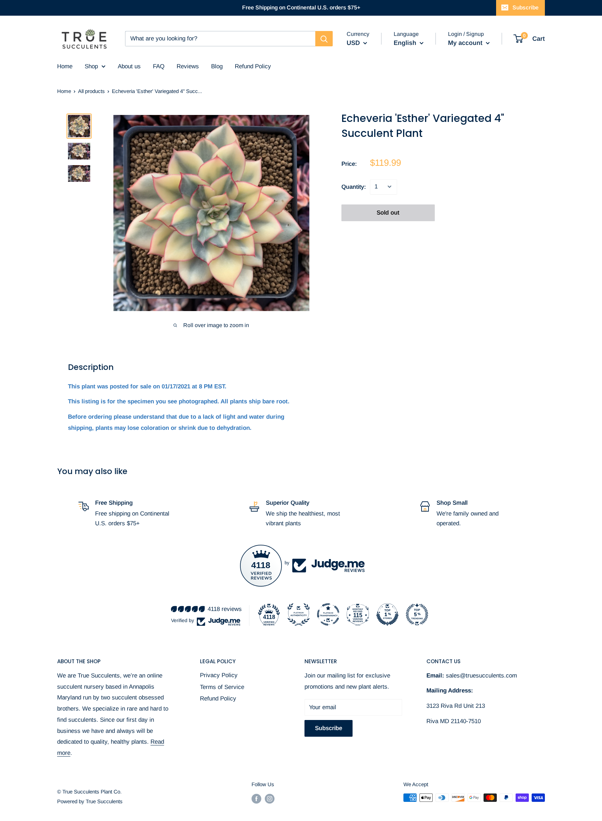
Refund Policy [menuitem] (253, 66)
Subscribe (525, 7)
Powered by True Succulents (90, 801)
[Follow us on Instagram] (270, 798)
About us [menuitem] (129, 66)
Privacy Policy (219, 675)
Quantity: (353, 186)
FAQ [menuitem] (158, 66)
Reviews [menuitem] (188, 66)
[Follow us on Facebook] (256, 798)
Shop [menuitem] (91, 66)
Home (64, 91)
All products (91, 91)
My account (466, 42)
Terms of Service (222, 687)
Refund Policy (218, 698)
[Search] (324, 38)
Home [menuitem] (64, 66)
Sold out (388, 212)
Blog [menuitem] (217, 66)
